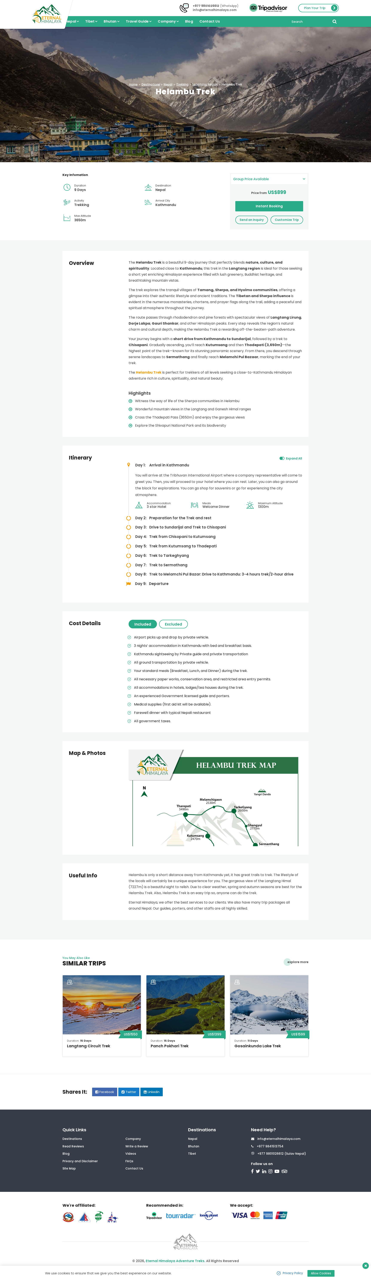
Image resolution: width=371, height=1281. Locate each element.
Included (142, 624)
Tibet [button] (89, 21)
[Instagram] (271, 1172)
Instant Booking (269, 206)
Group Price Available (251, 179)
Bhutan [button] (110, 21)
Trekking (182, 84)
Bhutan (193, 1146)
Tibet (192, 1153)
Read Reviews (73, 1146)
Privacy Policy (293, 1273)
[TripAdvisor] (285, 1172)
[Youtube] (277, 1172)
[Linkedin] (264, 1172)
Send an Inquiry (252, 220)
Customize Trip (287, 220)
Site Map (69, 1168)
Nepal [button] (71, 21)
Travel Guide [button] (137, 21)
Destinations (150, 84)
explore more (298, 962)
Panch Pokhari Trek (170, 1046)
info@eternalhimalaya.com (215, 10)
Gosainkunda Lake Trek (257, 1046)
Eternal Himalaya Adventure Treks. (175, 1261)
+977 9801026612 (206, 6)
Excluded (173, 624)
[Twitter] (258, 1172)
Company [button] (167, 21)
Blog (189, 21)
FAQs (129, 1161)
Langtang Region (205, 84)
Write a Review (136, 1146)
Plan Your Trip (314, 8)
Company (133, 1139)
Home (133, 84)
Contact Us (209, 21)
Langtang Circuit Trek (88, 1046)
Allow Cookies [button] (321, 1273)
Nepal (168, 84)
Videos (130, 1153)
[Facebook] (253, 1172)
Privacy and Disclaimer (80, 1161)
